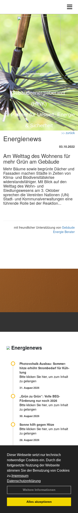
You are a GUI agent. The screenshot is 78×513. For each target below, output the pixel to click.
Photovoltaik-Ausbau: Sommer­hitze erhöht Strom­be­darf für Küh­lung (44, 367)
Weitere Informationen (39, 489)
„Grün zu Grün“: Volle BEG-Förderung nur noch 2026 (40, 398)
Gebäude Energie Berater (64, 229)
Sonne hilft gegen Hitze (37, 424)
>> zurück (68, 133)
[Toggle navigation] (70, 7)
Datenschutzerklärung (24, 481)
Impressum (19, 476)
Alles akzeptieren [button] (39, 501)
